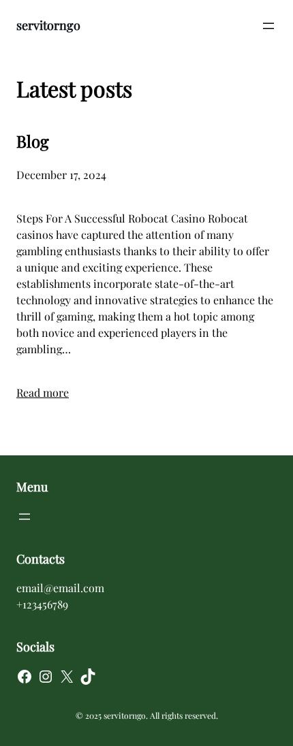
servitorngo (48, 25)
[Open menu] (268, 26)
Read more (42, 392)
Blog (32, 141)
